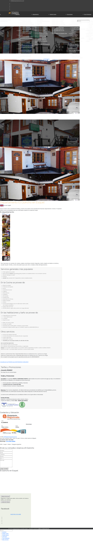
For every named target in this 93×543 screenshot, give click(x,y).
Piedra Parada (72, 51)
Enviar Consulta (4, 468)
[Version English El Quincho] (2, 205)
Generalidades (74, 35)
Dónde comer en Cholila (57, 21)
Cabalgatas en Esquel (74, 45)
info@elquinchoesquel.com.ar (10, 436)
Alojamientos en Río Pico (25, 63)
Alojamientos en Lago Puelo (26, 45)
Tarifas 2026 (74, 36)
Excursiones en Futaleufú (25, 71)
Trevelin (19, 25)
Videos (87, 41)
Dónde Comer (53, 14)
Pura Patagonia (87, 14)
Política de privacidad (5, 18)
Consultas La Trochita (76, 22)
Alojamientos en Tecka (25, 60)
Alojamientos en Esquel (25, 19)
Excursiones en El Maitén (25, 33)
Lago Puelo (20, 44)
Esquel (19, 18)
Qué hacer (4, 536)
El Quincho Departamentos (43, 21)
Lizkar (38, 24)
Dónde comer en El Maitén (58, 22)
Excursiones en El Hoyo (25, 56)
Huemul (90, 27)
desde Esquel (74, 19)
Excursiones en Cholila (25, 42)
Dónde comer (5, 533)
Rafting (70, 53)
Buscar (78, 18)
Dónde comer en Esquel (57, 18)
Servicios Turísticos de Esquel (27, 24)
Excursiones (70, 14)
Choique (90, 25)
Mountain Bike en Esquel (74, 50)
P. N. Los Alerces (21, 73)
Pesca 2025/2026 (73, 59)
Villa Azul (39, 25)
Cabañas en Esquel (26, 21)
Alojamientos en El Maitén (26, 32)
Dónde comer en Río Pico (58, 28)
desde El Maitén (75, 21)
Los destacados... (39, 18)
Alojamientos (36, 14)
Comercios (88, 36)
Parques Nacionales (73, 24)
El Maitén (20, 30)
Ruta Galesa (72, 39)
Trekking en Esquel (75, 56)
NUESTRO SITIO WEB (15, 514)
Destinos (17, 14)
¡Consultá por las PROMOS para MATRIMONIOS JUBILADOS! (14, 362)
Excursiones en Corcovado (26, 38)
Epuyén (19, 48)
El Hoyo (19, 53)
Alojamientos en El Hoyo (25, 54)
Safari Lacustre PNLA (76, 32)
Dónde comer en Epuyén (58, 25)
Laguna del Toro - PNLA (76, 57)
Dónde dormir (5, 535)
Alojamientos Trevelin (25, 27)
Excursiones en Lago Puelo (26, 47)
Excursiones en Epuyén (25, 51)
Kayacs (70, 48)
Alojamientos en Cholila (25, 41)
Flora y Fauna (89, 19)
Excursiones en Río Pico (25, 65)
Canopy (71, 47)
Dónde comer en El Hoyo (58, 27)
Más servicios (5, 539)
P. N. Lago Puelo (75, 27)
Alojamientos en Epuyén (25, 50)
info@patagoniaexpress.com (17, 0)
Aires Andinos (40, 19)
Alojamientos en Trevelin (40, 28)
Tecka (19, 57)
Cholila (19, 39)
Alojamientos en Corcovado (26, 36)
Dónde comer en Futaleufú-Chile (59, 33)
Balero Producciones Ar (43, 528)
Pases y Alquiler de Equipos (77, 38)
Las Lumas (39, 22)
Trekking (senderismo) (74, 54)
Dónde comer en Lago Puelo (58, 24)
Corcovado (20, 35)
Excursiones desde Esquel (26, 22)
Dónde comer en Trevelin (58, 19)
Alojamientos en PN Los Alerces (27, 74)
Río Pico (19, 62)
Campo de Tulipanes (74, 44)
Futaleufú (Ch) (21, 67)
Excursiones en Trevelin (25, 28)
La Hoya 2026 (72, 33)
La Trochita (71, 18)
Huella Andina (72, 60)
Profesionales (89, 33)
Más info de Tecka (24, 59)
